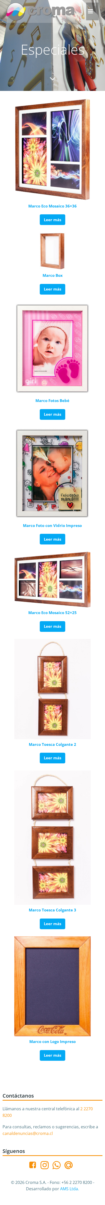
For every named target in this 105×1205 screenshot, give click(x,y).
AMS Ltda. (69, 1189)
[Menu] (90, 11)
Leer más (52, 219)
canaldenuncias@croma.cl (28, 1133)
